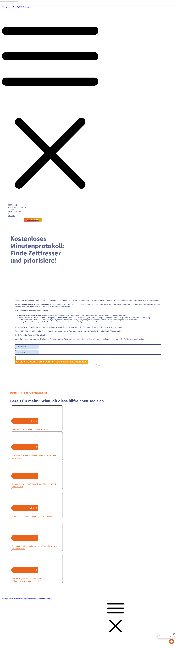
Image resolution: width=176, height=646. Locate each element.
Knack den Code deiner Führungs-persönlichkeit (32, 516)
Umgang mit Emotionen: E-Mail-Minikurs (30, 429)
